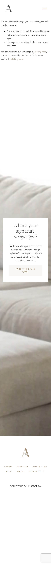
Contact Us (37, 472)
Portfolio (40, 467)
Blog (9, 472)
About (8, 467)
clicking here (40, 51)
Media (21, 472)
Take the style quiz (25, 270)
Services (22, 467)
